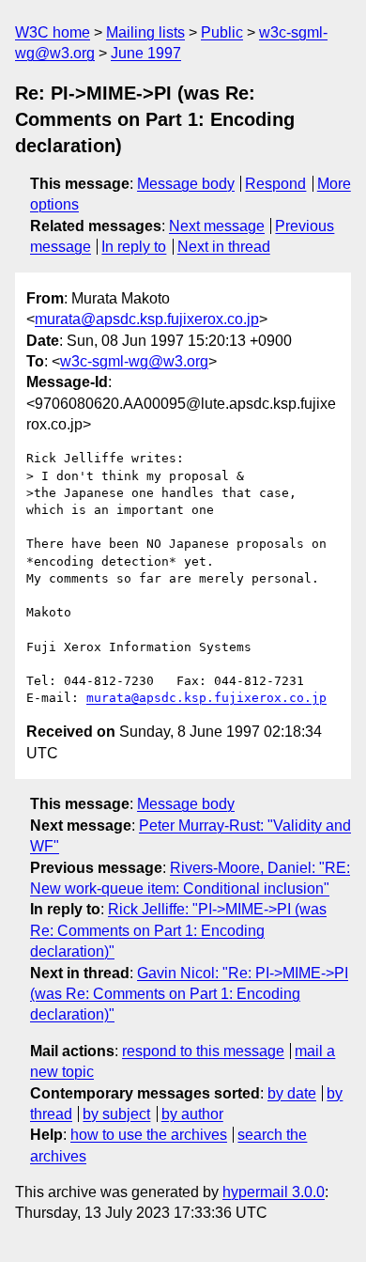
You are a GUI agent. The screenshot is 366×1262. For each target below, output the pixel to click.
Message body (186, 184)
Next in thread (223, 247)
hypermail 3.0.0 (273, 1192)
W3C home (52, 32)
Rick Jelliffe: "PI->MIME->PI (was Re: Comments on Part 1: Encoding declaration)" (178, 930)
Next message (217, 226)
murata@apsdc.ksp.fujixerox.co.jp (147, 319)
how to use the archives (148, 1135)
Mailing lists (145, 32)
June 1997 (146, 53)
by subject (116, 1114)
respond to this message (203, 1051)
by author (192, 1114)
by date (291, 1093)
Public (222, 32)
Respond (275, 184)
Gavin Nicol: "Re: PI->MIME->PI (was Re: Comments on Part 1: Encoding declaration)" (189, 994)
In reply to (133, 247)
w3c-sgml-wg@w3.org (134, 361)
